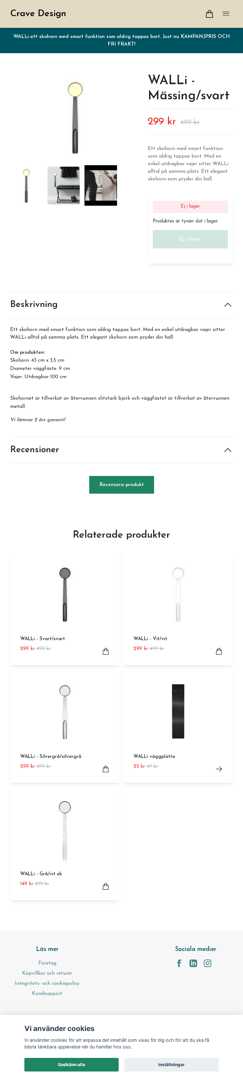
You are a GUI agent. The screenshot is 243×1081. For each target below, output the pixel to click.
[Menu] (225, 14)
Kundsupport (47, 993)
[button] (129, 119)
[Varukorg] (209, 13)
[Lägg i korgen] (105, 651)
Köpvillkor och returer (47, 973)
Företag (47, 963)
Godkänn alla (71, 1064)
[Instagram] (207, 963)
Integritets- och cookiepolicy (47, 983)
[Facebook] (179, 963)
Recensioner (34, 449)
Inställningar (171, 1064)
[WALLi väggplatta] (219, 769)
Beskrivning (34, 304)
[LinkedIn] (193, 963)
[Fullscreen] (75, 116)
